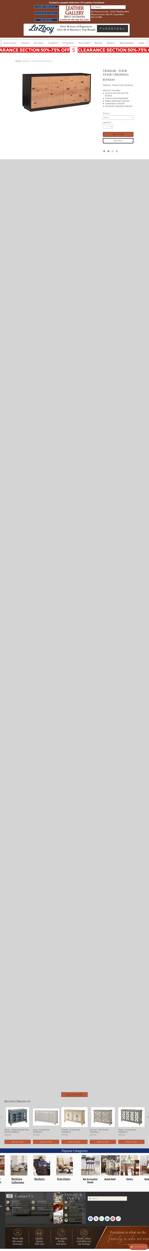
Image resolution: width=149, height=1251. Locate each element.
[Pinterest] (112, 1218)
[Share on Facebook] (104, 151)
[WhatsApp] (101, 1218)
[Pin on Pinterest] (108, 151)
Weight (106, 113)
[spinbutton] (108, 126)
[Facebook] (90, 1218)
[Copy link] (118, 1218)
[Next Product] (147, 1117)
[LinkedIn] (107, 1218)
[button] (53, 42)
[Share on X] (116, 151)
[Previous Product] (1, 1117)
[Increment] (111, 126)
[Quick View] (17, 1117)
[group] (74, 1125)
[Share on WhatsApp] (112, 151)
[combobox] (118, 117)
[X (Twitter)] (96, 1218)
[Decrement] (104, 126)
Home (18, 61)
